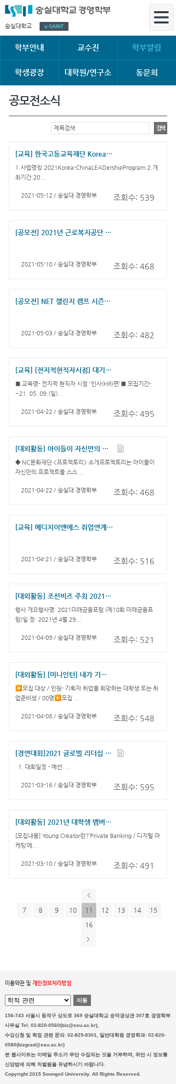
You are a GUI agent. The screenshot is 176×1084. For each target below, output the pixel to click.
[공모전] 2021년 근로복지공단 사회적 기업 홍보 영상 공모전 (64, 232)
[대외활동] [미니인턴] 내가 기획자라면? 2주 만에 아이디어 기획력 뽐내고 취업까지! (64, 674)
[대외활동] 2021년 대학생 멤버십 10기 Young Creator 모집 (64, 822)
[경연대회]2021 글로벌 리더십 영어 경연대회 (64, 753)
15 (153, 910)
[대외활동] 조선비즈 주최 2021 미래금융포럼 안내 (64, 596)
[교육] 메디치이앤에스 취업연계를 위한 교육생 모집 (64, 527)
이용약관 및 (38, 983)
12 (105, 910)
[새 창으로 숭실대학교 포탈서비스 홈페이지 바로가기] (54, 26)
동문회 (147, 72)
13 (121, 910)
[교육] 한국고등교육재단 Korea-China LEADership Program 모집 (64, 154)
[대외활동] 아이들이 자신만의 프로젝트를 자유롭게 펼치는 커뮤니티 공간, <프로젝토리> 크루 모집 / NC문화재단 (64, 448)
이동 (82, 1000)
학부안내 (29, 47)
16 (89, 924)
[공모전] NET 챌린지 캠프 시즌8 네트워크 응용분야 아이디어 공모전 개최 (64, 301)
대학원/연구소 (88, 72)
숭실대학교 (18, 25)
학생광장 (29, 72)
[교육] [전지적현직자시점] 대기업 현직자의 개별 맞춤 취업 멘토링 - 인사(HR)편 (64, 370)
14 (137, 910)
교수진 (88, 47)
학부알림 (146, 47)
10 (73, 910)
